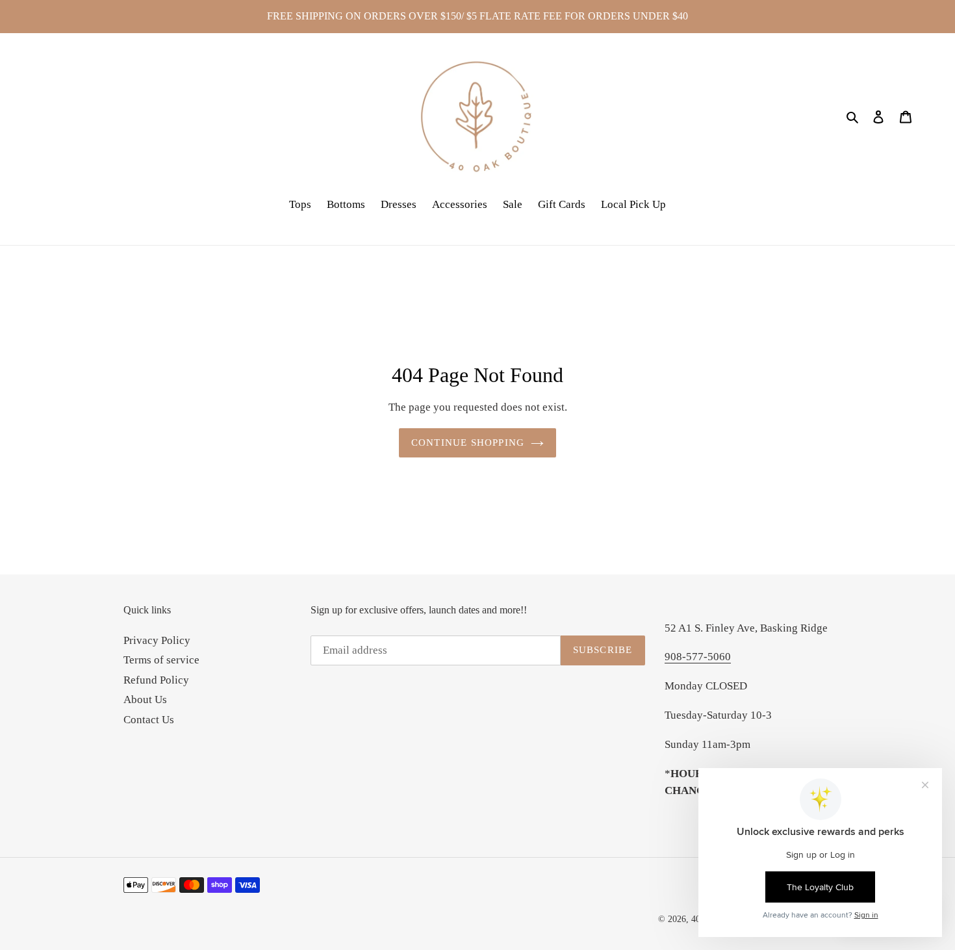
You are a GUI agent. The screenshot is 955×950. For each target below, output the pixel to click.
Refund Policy (156, 680)
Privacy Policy (156, 640)
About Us (145, 699)
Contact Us (148, 719)
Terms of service (161, 660)
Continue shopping (467, 442)
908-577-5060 (698, 656)
